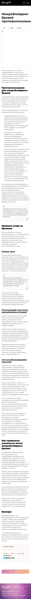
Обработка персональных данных (10, 591)
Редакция (22, 595)
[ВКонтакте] (7, 558)
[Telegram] (11, 558)
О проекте (16, 595)
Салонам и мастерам (7, 595)
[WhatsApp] (14, 558)
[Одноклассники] (9, 558)
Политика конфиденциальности (10, 593)
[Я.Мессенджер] (4, 558)
